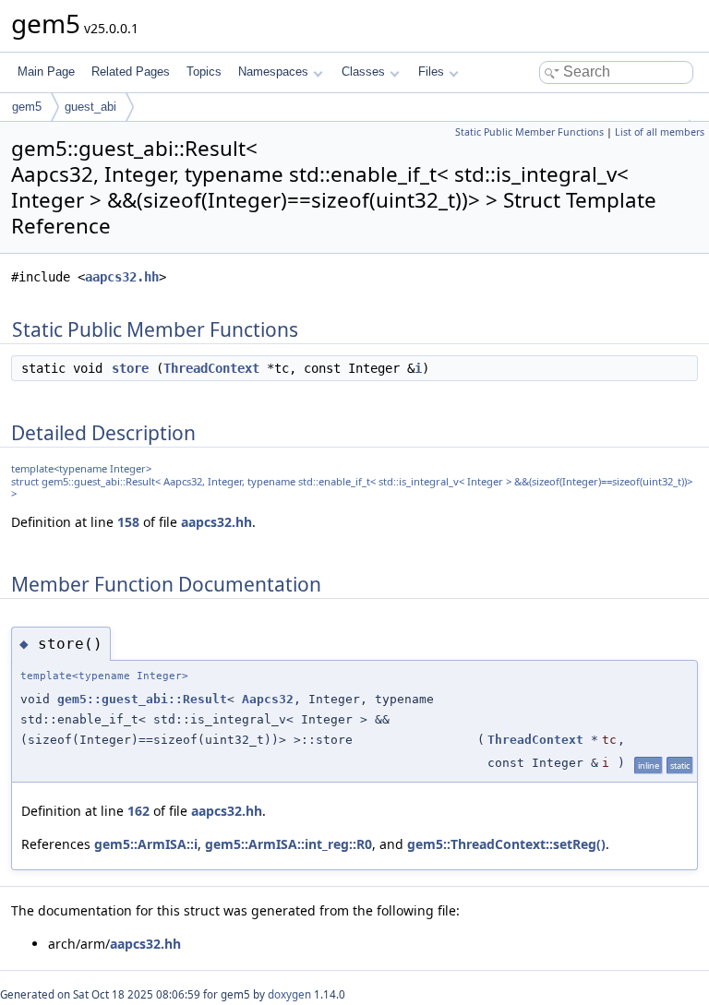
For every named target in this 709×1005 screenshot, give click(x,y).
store (130, 368)
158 (128, 522)
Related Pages (130, 71)
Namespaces (273, 71)
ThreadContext (211, 368)
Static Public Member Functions (529, 132)
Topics (204, 71)
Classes (363, 71)
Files (431, 71)
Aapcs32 (268, 699)
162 (138, 811)
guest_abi (90, 107)
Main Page (46, 71)
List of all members (659, 132)
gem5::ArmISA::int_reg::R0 (288, 844)
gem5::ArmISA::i (146, 844)
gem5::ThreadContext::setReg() (506, 844)
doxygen (289, 994)
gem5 (27, 107)
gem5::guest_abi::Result (142, 699)
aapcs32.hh (122, 276)
